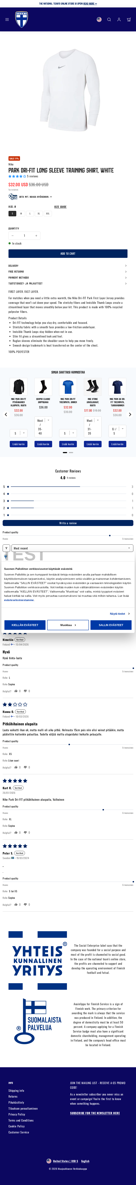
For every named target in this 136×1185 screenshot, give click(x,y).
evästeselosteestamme (19, 600)
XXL (47, 213)
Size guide (60, 207)
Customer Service (18, 1132)
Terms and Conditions (21, 1120)
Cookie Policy (16, 1126)
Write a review (67, 523)
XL (39, 213)
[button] (7, 19)
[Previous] (6, 414)
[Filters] (6, 548)
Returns (13, 1096)
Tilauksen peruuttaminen (23, 1108)
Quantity (13, 228)
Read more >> (90, 3)
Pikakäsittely (16, 1102)
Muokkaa (66, 624)
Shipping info (16, 1090)
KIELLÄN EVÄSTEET (25, 624)
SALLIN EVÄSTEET (111, 624)
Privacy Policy (16, 1114)
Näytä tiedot (117, 613)
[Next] (129, 414)
